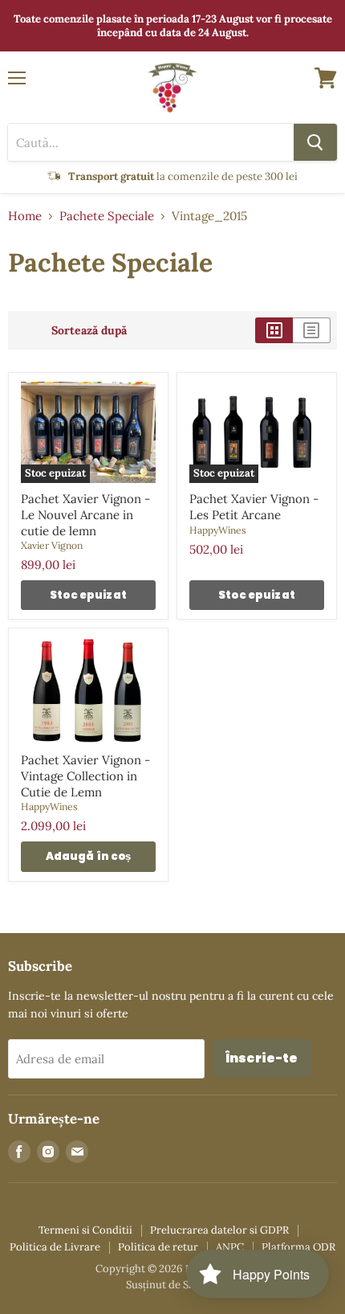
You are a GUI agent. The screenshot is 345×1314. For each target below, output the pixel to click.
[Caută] (315, 142)
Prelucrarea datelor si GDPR (219, 1230)
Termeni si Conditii (85, 1230)
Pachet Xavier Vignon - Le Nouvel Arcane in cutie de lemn (85, 514)
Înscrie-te (261, 1058)
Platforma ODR (298, 1247)
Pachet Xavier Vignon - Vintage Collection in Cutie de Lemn (85, 775)
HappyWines (217, 530)
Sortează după (89, 330)
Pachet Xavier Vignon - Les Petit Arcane (254, 506)
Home (25, 216)
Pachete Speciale (106, 216)
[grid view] (274, 330)
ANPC (230, 1247)
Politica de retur (158, 1247)
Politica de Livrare (55, 1247)
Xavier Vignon (52, 545)
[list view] (312, 330)
